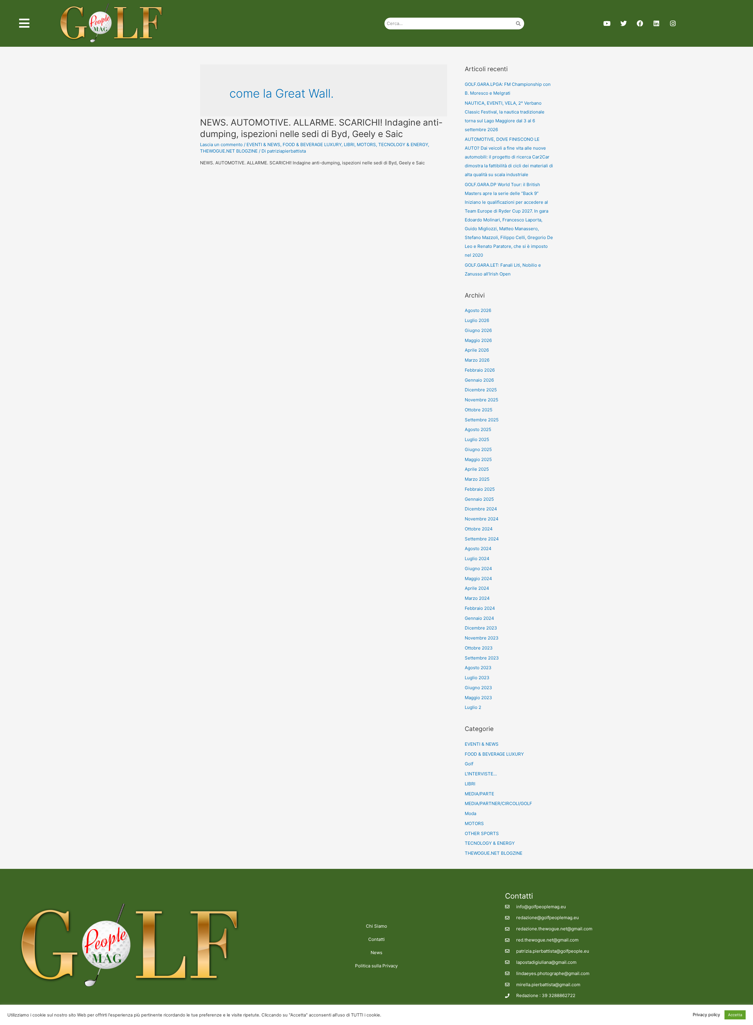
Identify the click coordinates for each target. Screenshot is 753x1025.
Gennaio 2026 (479, 380)
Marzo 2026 (477, 360)
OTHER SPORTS (482, 833)
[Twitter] (623, 23)
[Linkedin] (656, 23)
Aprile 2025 (477, 469)
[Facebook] (640, 23)
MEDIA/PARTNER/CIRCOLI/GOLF (498, 803)
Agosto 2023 (478, 667)
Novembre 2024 (482, 519)
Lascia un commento (221, 144)
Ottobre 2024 (479, 529)
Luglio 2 (473, 707)
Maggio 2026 (478, 340)
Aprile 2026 (477, 350)
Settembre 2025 (482, 420)
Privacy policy (706, 1014)
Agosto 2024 (478, 548)
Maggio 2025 (478, 459)
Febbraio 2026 (480, 370)
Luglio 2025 (477, 439)
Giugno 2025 (478, 449)
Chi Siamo (376, 926)
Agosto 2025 (478, 429)
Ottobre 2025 (478, 410)
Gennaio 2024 (479, 618)
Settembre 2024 (482, 539)
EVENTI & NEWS (263, 144)
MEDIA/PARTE (479, 794)
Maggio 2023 (478, 697)
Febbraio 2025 (480, 489)
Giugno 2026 (478, 330)
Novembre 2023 (482, 638)
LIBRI (349, 144)
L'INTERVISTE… (481, 774)
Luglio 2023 (477, 677)
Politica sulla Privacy (376, 966)
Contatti (376, 939)
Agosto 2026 (478, 310)
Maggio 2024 (478, 578)
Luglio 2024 (477, 558)
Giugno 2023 (478, 687)
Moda (470, 813)
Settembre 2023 (482, 658)
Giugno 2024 (478, 568)
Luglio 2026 (477, 320)
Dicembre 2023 (481, 628)
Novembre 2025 (481, 400)
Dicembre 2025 (481, 390)
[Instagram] (673, 23)
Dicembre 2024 (481, 509)
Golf (469, 764)
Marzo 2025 (477, 479)
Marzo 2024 (477, 598)
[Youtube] (607, 23)
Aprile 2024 (477, 588)
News (376, 952)
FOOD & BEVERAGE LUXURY (312, 144)
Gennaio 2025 (479, 499)
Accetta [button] (735, 1014)
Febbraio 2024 (480, 608)
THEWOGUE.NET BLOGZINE (229, 151)
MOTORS (366, 144)
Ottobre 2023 (479, 648)
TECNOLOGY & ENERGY (403, 144)
